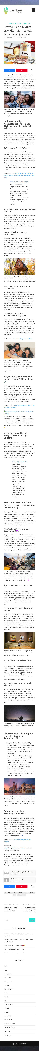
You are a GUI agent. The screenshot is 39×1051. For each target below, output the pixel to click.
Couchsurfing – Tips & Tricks (23, 339)
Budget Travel (17, 892)
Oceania (7, 1008)
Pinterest (14, 848)
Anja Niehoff (9, 37)
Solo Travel (8, 1016)
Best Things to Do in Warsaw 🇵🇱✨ (15, 945)
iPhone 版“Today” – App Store (21, 872)
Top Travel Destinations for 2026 (14, 949)
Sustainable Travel (10, 1023)
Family (6, 997)
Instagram (23, 848)
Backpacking (8, 974)
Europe (18, 23)
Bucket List (8, 981)
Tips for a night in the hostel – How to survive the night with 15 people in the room (19, 175)
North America (9, 1004)
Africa (6, 966)
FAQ (6, 1000)
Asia (6, 970)
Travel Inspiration (10, 1027)
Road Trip (7, 1012)
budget (7, 892)
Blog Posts (8, 978)
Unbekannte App (17, 879)
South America (9, 1020)
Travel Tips (26, 23)
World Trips (8, 1035)
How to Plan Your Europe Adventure (15, 953)
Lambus (24, 1044)
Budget (11, 23)
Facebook (8, 848)
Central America (9, 989)
